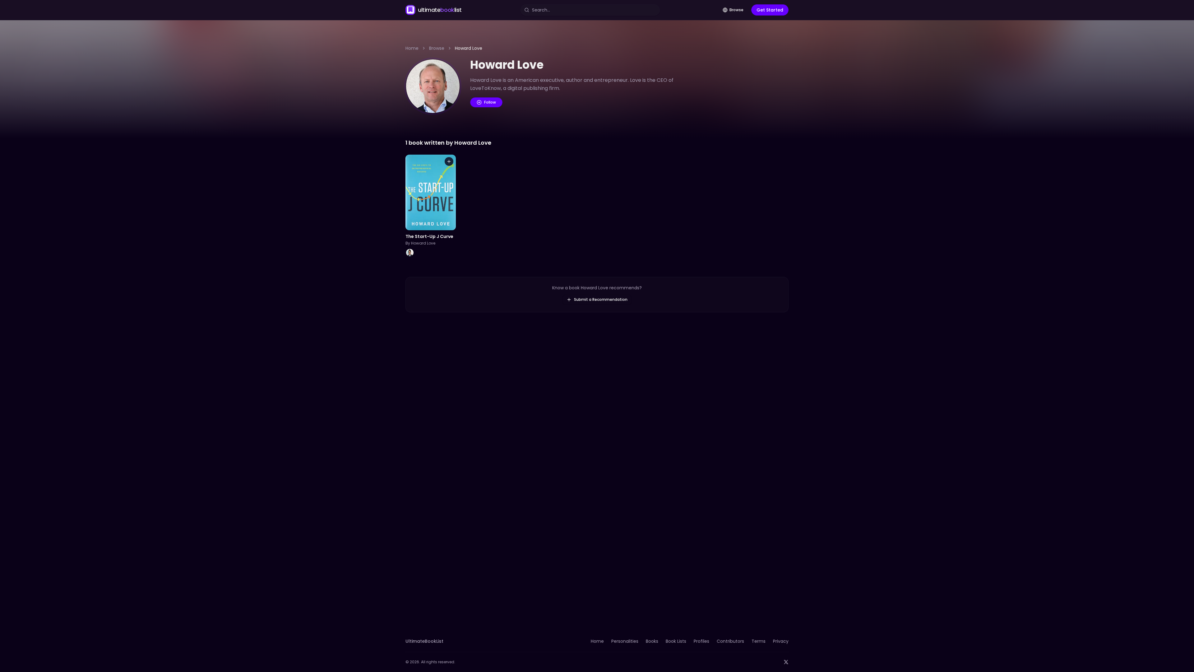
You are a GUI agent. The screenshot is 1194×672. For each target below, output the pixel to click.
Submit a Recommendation (600, 299)
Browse (736, 9)
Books (652, 641)
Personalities (624, 641)
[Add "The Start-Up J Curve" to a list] (449, 161)
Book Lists (676, 641)
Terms (759, 641)
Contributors (730, 641)
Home (412, 48)
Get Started (770, 10)
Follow (490, 102)
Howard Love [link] (468, 48)
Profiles (701, 641)
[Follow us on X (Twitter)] (786, 662)
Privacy (781, 641)
